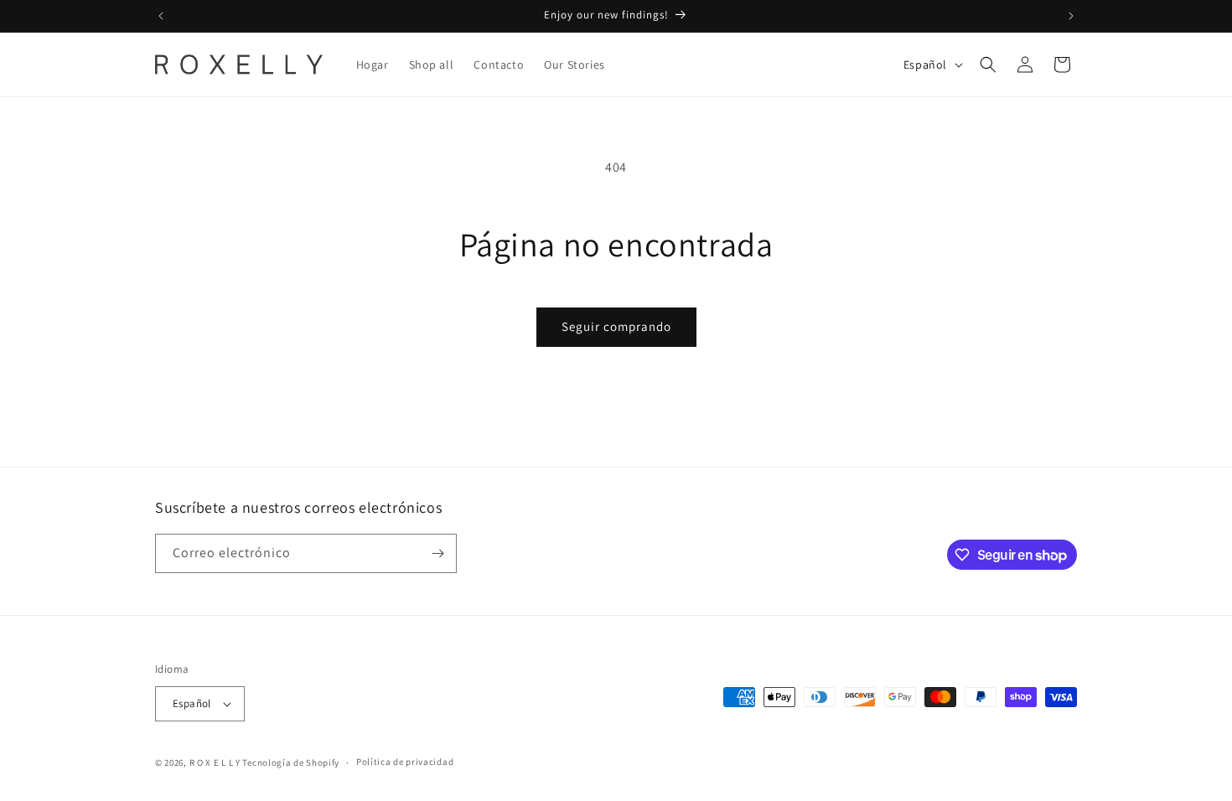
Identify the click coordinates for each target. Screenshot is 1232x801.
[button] (988, 64)
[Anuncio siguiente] (1071, 16)
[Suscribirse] (437, 553)
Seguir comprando (616, 326)
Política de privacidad (404, 761)
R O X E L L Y (215, 762)
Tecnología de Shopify (290, 762)
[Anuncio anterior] (160, 16)
